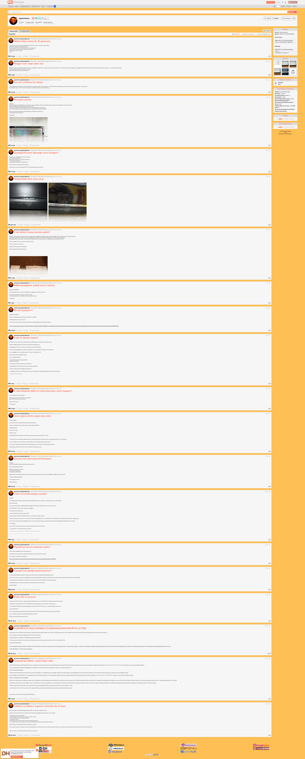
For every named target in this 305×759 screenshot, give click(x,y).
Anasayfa (10, 6)
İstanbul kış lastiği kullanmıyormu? (33, 570)
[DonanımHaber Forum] (16, 2)
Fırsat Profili (25, 31)
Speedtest (50, 6)
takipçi (276, 18)
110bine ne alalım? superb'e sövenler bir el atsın (40, 706)
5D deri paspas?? (23, 310)
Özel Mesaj (287, 18)
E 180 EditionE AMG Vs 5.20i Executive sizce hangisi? (43, 391)
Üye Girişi (269, 2)
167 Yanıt (13, 621)
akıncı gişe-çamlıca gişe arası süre (32, 416)
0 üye (37, 23)
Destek (295, 6)
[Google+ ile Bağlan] (285, 2)
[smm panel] (188, 746)
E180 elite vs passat (25, 597)
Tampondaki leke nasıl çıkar (29, 179)
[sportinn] (188, 749)
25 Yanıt (12, 408)
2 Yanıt (12, 303)
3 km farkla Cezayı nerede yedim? (32, 232)
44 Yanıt (12, 330)
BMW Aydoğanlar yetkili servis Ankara (34, 285)
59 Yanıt (12, 486)
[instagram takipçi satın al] (261, 746)
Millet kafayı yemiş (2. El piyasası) (32, 41)
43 (270, 653)
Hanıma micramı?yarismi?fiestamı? (33, 458)
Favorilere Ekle (35, 56)
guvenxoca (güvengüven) (22, 39)
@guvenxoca (24, 18)
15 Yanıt (12, 278)
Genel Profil (13, 31)
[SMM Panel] (188, 752)
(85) (237, 34)
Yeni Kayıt (293, 2)
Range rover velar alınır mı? (29, 63)
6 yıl (267, 229)
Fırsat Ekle (267, 30)
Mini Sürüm (289, 133)
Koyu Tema (275, 6)
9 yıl (267, 308)
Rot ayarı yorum (22, 99)
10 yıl (266, 491)
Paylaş (26, 56)
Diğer (42, 6)
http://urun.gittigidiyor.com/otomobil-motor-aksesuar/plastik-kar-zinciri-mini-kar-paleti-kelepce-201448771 (32, 558)
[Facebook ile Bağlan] (282, 2)
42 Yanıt (12, 92)
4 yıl (267, 97)
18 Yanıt (12, 451)
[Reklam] (55, 6)
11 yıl (266, 544)
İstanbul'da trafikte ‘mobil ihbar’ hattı (33, 661)
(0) (264, 34)
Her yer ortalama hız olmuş (28, 82)
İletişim (283, 6)
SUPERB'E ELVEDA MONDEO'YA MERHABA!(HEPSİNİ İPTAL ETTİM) (50, 628)
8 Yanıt (12, 539)
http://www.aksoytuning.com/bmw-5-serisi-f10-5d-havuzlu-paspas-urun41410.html (27, 326)
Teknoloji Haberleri (25, 6)
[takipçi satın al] (44, 746)
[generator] (44, 752)
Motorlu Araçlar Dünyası (281, 111)
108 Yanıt (13, 653)
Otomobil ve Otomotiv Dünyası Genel (42, 39)
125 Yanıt (13, 735)
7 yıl (267, 283)
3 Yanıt (12, 383)
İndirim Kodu (36, 6)
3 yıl (267, 39)
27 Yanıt (12, 171)
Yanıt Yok (13, 225)
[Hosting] (116, 746)
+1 (47, 18)
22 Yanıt (12, 75)
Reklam (289, 6)
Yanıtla (20, 56)
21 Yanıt (12, 56)
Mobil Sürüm (282, 133)
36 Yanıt (12, 563)
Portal (16, 6)
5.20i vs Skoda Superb (26, 338)
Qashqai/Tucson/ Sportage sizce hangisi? (36, 153)
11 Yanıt (12, 145)
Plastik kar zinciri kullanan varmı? (32, 547)
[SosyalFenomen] (44, 749)
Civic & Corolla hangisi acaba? (30, 494)
